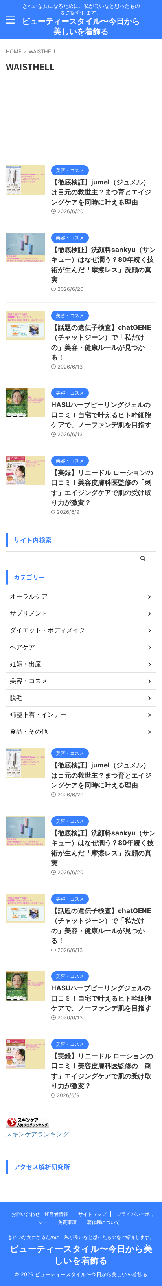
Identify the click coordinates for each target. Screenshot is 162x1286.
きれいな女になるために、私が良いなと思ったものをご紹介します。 (81, 1237)
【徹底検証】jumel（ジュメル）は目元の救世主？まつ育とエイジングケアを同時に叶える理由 (101, 192)
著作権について (103, 1222)
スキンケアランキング (37, 1134)
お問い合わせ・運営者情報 (39, 1214)
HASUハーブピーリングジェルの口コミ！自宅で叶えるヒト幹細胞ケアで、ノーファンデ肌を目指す (101, 415)
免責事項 (67, 1222)
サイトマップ (92, 1214)
